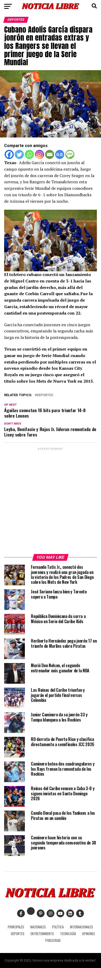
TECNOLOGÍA (68, 933)
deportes (45, 395)
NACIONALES (38, 927)
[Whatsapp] (29, 154)
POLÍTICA (58, 927)
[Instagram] (39, 154)
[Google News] (59, 154)
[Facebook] (9, 154)
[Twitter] (19, 154)
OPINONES (88, 933)
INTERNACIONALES (81, 927)
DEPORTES (17, 933)
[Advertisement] (50, 501)
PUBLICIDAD (53, 940)
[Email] (49, 154)
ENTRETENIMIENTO (42, 933)
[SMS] (69, 154)
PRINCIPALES (16, 927)
